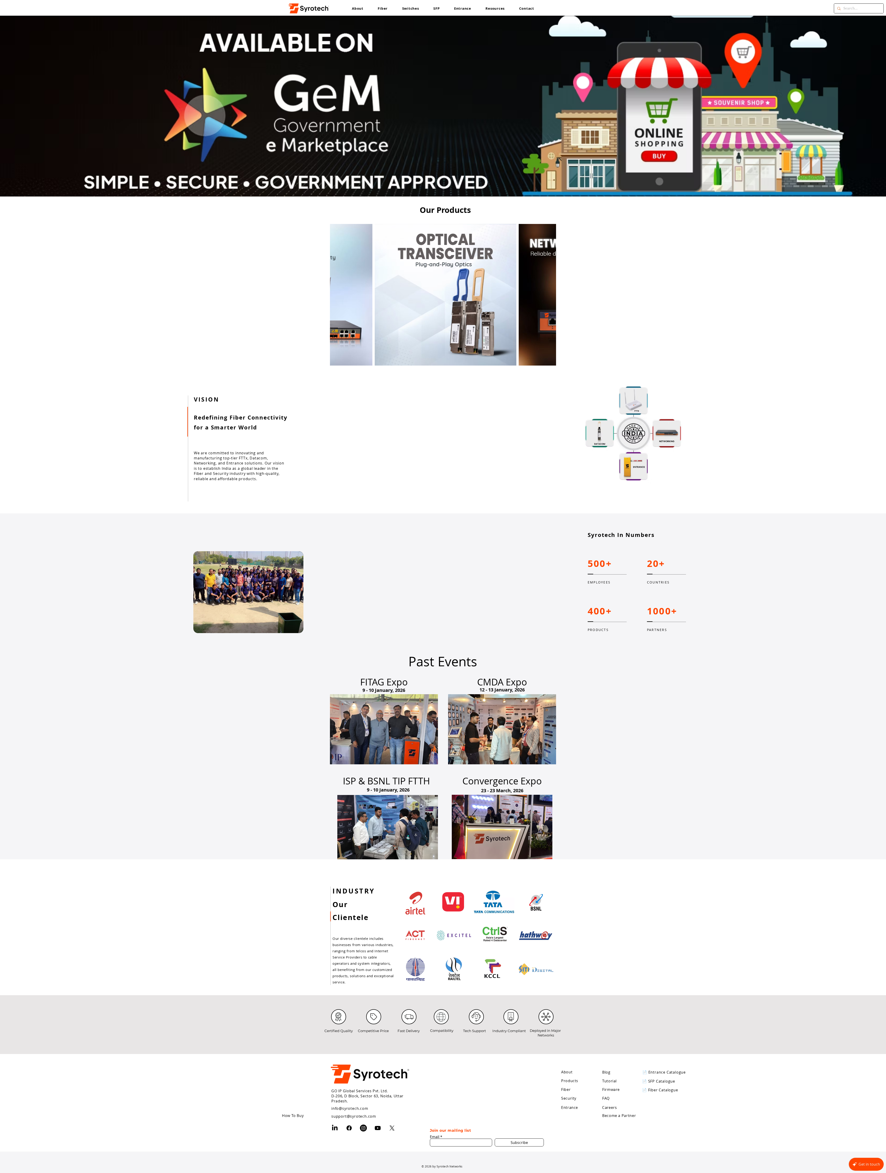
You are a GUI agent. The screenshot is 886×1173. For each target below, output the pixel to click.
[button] (495, 8)
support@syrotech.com (353, 1116)
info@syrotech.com (349, 1108)
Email (434, 1137)
